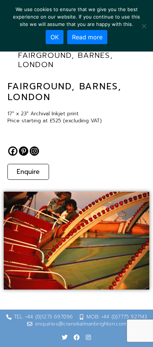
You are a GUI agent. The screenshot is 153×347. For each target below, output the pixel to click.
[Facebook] (12, 151)
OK (55, 37)
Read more (87, 37)
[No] (143, 26)
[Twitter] (65, 337)
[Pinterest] (23, 151)
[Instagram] (34, 151)
